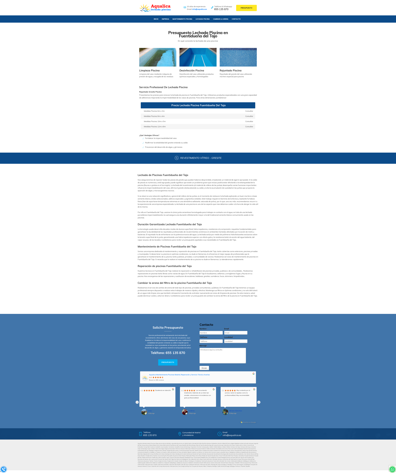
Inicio (156, 19)
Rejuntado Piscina (231, 70)
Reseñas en (249, 422)
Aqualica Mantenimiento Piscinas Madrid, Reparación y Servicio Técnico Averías (179, 375)
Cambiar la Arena (220, 19)
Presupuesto (246, 8)
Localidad (228, 337)
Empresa (165, 19)
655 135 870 (221, 9)
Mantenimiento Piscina (182, 19)
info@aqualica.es (199, 9)
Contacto (236, 19)
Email (226, 329)
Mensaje (203, 346)
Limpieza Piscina (149, 70)
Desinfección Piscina (191, 70)
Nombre (203, 329)
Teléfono (204, 337)
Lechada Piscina (203, 19)
